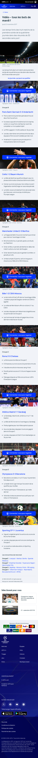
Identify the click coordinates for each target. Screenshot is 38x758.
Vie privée (4, 722)
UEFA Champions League (4, 6)
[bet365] (16, 630)
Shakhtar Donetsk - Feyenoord (19, 563)
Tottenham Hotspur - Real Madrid (21, 570)
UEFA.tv (3, 650)
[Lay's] (19, 626)
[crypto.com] (9, 630)
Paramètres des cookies (8, 731)
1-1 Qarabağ (20, 412)
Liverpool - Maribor (15, 558)
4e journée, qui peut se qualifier (19, 78)
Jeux (2, 658)
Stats (3, 662)
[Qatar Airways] (29, 630)
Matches (4, 646)
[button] (33, 6)
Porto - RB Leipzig (28, 567)
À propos (22, 658)
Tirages (3, 654)
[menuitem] (13, 6)
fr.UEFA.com (5, 680)
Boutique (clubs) (25, 662)
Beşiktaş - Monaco (16, 567)
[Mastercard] (32, 626)
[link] (12, 6)
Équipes (22, 646)
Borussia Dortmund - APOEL (11, 572)
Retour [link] (6, 12)
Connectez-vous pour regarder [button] (20, 91)
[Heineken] (6, 626)
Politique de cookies (7, 728)
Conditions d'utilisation (8, 725)
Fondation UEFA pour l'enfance (7, 684)
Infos (21, 650)
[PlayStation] (13, 626)
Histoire (22, 654)
